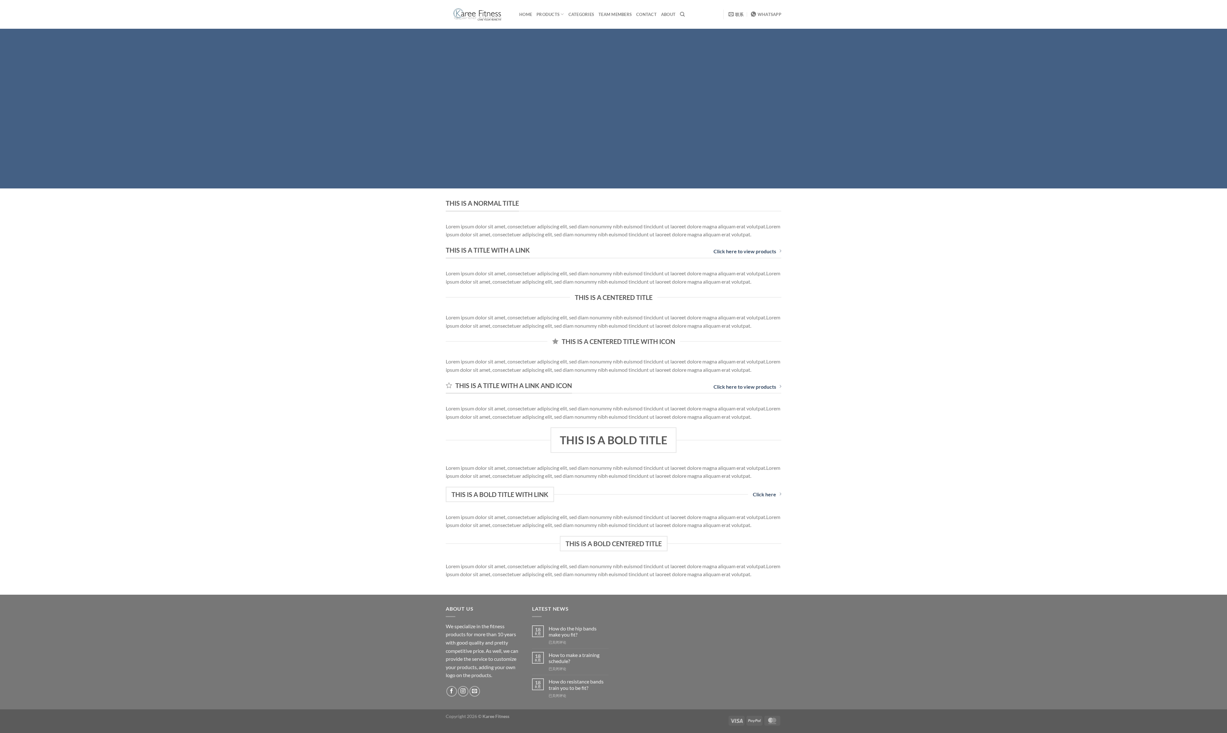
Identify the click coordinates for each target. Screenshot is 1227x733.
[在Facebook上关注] (451, 691)
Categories (581, 14)
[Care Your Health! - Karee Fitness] (478, 14)
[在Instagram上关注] (463, 691)
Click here (764, 494)
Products (547, 14)
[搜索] (682, 14)
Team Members (615, 14)
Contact (646, 14)
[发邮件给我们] (474, 691)
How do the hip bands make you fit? (573, 631)
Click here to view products (745, 251)
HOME (525, 14)
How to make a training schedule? (574, 658)
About (668, 14)
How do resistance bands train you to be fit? (576, 684)
